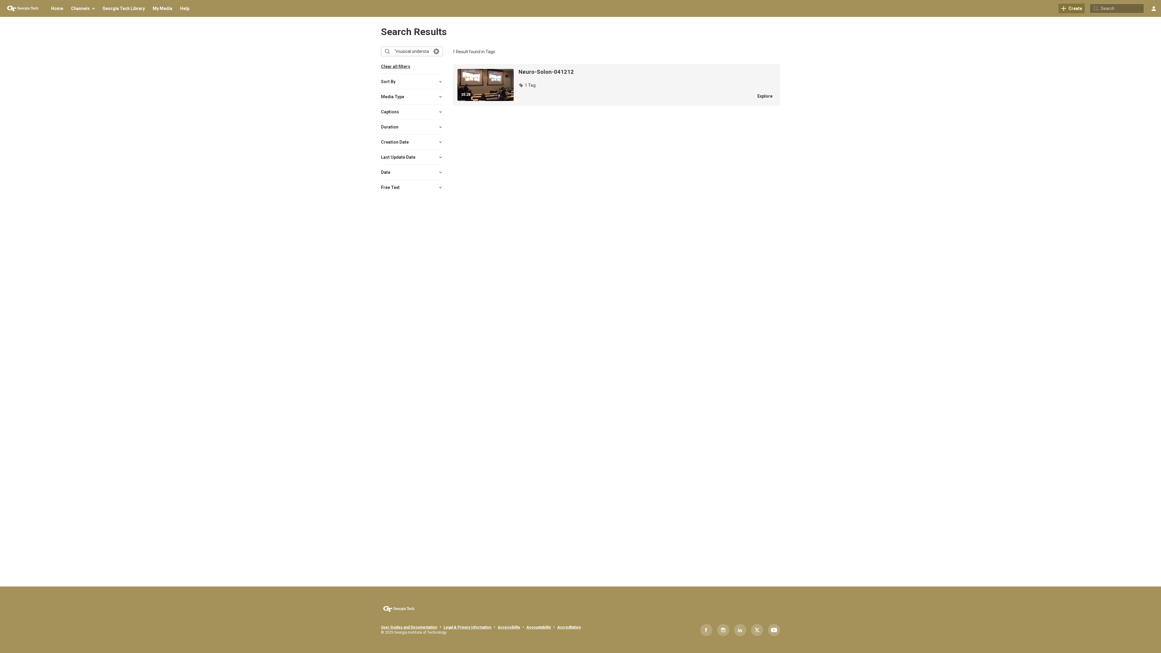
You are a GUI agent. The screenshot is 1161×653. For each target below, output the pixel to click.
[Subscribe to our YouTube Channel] (774, 630)
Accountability (538, 627)
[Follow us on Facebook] (706, 630)
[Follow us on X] (757, 630)
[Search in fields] (436, 51)
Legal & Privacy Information (467, 627)
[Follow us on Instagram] (723, 630)
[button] (527, 85)
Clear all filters (395, 66)
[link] (1072, 8)
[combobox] (411, 51)
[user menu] (1154, 8)
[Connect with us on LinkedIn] (740, 630)
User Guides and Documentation (409, 627)
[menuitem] (57, 8)
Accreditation (569, 627)
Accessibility (509, 627)
